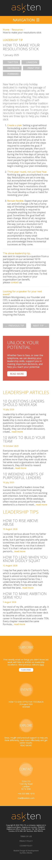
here (42, 664)
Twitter (13, 62)
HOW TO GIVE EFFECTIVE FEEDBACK (26, 701)
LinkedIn (31, 62)
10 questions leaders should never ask (23, 403)
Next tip (38, 325)
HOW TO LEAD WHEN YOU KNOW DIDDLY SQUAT (25, 559)
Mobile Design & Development (26, 851)
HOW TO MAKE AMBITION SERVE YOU (25, 595)
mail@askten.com (26, 798)
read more (17, 431)
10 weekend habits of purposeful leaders (23, 475)
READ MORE (26, 745)
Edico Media (27, 853)
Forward (13, 74)
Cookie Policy (26, 845)
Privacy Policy (26, 841)
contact (14, 282)
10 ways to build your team (24, 439)
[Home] (26, 8)
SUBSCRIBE (26, 669)
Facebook (13, 68)
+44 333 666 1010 (26, 793)
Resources (17, 29)
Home (6, 29)
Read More (17, 373)
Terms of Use (26, 836)
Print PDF (34, 68)
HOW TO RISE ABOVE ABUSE (20, 522)
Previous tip (16, 325)
